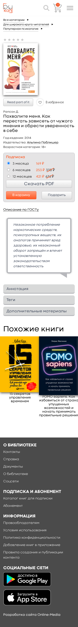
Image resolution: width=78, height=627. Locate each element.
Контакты (11, 452)
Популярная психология (20, 29)
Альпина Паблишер (42, 142)
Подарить (57, 195)
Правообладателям (21, 523)
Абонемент (13, 505)
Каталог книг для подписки (27, 498)
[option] (39, 249)
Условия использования (25, 530)
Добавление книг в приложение (31, 545)
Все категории (13, 20)
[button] (70, 8)
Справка (11, 459)
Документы (13, 466)
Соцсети (11, 481)
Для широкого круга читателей (26, 24)
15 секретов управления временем (20, 397)
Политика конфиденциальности (31, 537)
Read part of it (18, 102)
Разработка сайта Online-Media (31, 614)
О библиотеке (15, 474)
